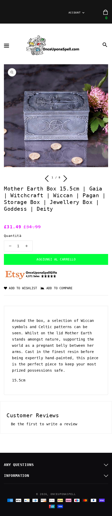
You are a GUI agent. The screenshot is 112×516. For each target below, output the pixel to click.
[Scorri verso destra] (65, 179)
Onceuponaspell (63, 494)
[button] (105, 45)
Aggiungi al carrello (56, 259)
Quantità (12, 236)
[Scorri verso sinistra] (47, 179)
